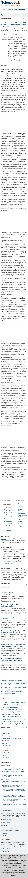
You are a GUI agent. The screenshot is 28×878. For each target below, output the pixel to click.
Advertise (23, 856)
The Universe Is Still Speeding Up (11, 707)
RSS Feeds (6, 822)
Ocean (20, 526)
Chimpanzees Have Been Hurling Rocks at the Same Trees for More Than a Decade (13, 768)
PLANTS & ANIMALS (5, 731)
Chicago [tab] (23, 569)
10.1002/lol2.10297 (8, 563)
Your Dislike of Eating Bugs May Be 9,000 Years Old (13, 772)
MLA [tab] (12, 569)
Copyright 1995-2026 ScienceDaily (11, 860)
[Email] (19, 60)
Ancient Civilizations (7, 753)
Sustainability (7, 530)
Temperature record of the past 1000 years (22, 515)
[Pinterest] (14, 60)
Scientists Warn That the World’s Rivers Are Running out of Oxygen (13, 592)
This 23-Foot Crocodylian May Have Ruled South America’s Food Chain (13, 799)
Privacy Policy (5, 858)
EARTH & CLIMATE (5, 740)
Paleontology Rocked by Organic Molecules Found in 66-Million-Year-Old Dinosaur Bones (14, 803)
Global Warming (8, 507)
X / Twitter (6, 836)
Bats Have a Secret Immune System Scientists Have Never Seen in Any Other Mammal (13, 680)
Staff (11, 856)
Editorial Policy (14, 858)
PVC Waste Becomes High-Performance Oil (13, 705)
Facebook (6, 833)
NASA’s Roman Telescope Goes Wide (12, 721)
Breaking (3, 699)
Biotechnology (6, 736)
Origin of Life (5, 758)
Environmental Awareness (8, 524)
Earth (19, 504)
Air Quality (5, 748)
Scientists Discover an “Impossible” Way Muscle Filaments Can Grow (13, 684)
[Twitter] (12, 60)
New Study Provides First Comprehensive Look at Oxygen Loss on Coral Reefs (13, 645)
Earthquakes (7, 528)
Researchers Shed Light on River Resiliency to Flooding (13, 618)
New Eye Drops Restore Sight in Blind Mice (13, 719)
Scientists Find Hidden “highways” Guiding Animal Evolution (13, 776)
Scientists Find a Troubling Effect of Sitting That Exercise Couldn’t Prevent (13, 692)
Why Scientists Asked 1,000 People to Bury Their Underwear (13, 782)
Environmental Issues (8, 517)
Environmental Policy (8, 513)
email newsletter (20, 9)
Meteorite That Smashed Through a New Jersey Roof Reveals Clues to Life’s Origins (13, 789)
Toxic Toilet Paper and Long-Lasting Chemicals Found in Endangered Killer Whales (12, 660)
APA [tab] (17, 569)
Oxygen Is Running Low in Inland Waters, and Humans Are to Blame (14, 605)
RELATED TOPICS (6, 500)
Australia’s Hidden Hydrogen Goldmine (12, 712)
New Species (5, 733)
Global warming (22, 524)
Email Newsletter (7, 820)
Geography (7, 510)
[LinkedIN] (17, 60)
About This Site (5, 856)
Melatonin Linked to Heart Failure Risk (12, 709)
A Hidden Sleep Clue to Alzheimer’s (11, 714)
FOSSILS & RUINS (5, 750)
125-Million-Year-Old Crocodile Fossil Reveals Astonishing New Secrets (13, 688)
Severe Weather (8, 521)
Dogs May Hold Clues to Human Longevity (13, 702)
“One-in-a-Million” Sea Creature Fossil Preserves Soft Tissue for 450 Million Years (13, 795)
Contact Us (6, 851)
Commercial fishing (21, 510)
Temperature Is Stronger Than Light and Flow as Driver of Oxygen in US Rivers (14, 631)
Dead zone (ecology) (21, 520)
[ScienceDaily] (11, 2)
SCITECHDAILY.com (11, 675)
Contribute (17, 856)
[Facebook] (9, 60)
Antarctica (20, 506)
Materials (3, 539)
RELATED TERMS (20, 500)
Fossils (4, 755)
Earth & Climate (6, 504)
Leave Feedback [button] (7, 849)
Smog (19, 529)
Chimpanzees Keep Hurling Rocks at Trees (13, 724)
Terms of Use (23, 858)
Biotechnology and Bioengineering (11, 738)
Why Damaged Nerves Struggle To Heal (13, 716)
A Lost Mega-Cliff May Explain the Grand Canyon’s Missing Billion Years (13, 786)
